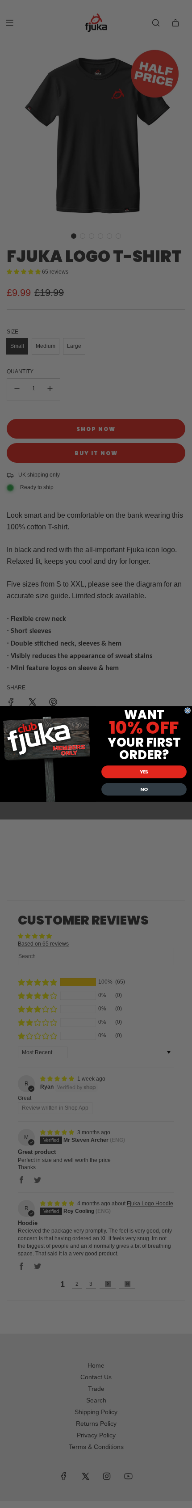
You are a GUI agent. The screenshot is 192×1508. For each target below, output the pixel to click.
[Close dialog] (187, 710)
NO (144, 789)
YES (144, 772)
